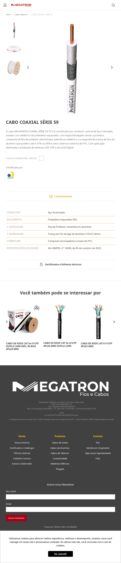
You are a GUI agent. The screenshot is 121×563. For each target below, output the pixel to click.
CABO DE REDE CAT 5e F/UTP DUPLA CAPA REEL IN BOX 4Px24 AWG (22, 346)
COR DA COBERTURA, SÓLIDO (21, 158)
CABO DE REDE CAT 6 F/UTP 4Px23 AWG (96, 345)
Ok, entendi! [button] (60, 554)
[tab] (60, 196)
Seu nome (11, 491)
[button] (6, 322)
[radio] (41, 158)
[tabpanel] (60, 227)
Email (8, 503)
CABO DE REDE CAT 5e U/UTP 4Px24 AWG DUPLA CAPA (59, 344)
